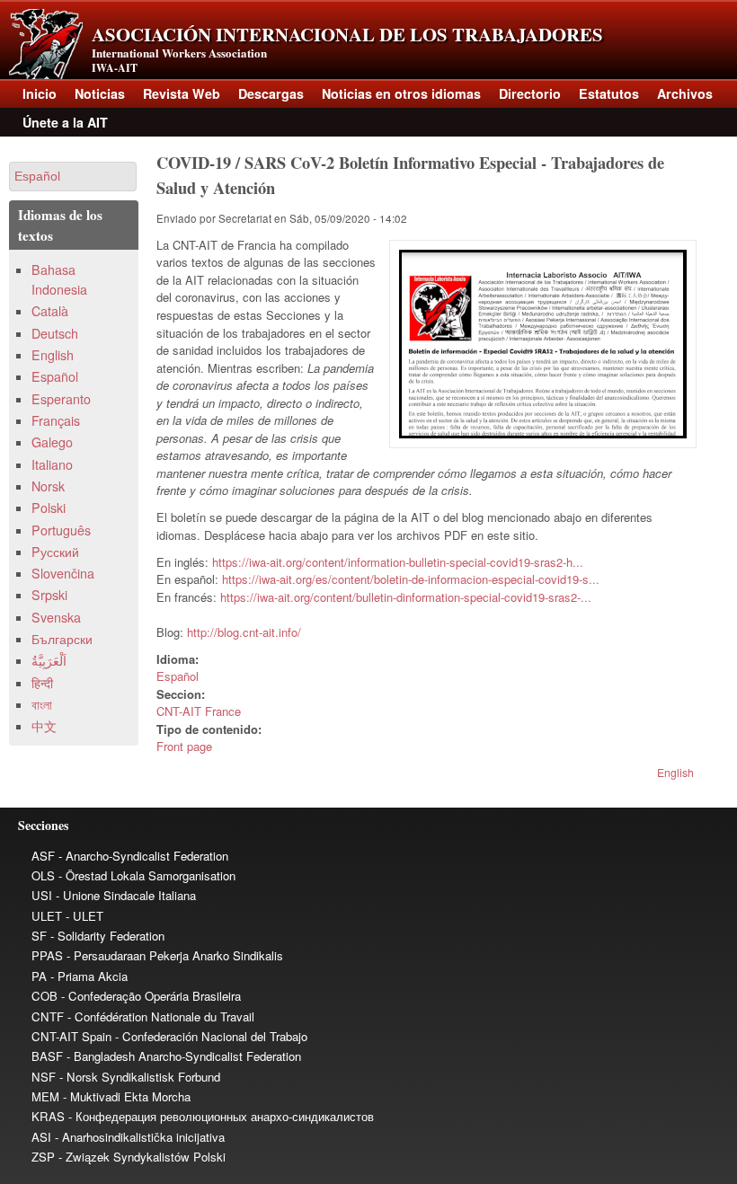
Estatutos (609, 93)
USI (41, 895)
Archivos (685, 93)
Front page (184, 746)
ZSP (43, 1156)
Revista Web (181, 93)
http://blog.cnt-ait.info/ (244, 632)
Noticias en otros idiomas (401, 93)
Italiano (52, 464)
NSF (43, 1076)
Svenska (56, 617)
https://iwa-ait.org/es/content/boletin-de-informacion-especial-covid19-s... (410, 579)
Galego (52, 442)
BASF (47, 1056)
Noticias (100, 93)
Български (62, 639)
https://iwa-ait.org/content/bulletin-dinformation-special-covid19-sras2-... (405, 596)
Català (49, 311)
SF (39, 935)
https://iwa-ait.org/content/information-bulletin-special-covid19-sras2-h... (397, 561)
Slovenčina (62, 573)
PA (39, 976)
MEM (45, 1096)
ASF (43, 855)
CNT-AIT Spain (71, 1036)
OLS (43, 875)
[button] (73, 176)
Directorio (530, 93)
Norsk (48, 486)
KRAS (48, 1116)
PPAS (47, 955)
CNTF (47, 1016)
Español (177, 676)
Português (61, 530)
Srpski (49, 595)
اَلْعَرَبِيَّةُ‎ (49, 660)
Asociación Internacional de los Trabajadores (347, 34)
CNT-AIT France (198, 711)
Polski (48, 508)
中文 (44, 726)
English (675, 772)
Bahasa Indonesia (59, 279)
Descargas (271, 93)
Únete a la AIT (65, 122)
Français (55, 420)
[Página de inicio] (46, 74)
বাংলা (41, 704)
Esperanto (61, 399)
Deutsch (54, 333)
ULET (46, 915)
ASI (41, 1136)
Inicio (39, 93)
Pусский (55, 552)
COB (44, 995)
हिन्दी (42, 683)
